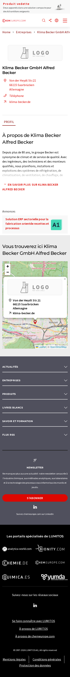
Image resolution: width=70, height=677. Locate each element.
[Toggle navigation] (65, 20)
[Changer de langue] (56, 20)
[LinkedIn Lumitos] (35, 605)
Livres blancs (12, 407)
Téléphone (16, 96)
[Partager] (50, 20)
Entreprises (11, 380)
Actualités (10, 366)
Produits (9, 393)
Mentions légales (14, 659)
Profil (9, 122)
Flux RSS (8, 434)
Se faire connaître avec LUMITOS (33, 621)
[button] (35, 322)
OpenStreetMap (58, 346)
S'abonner (35, 498)
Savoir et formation (17, 421)
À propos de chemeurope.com (35, 636)
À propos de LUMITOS (33, 629)
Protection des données (35, 665)
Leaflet (42, 346)
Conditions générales (47, 659)
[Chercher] (43, 20)
